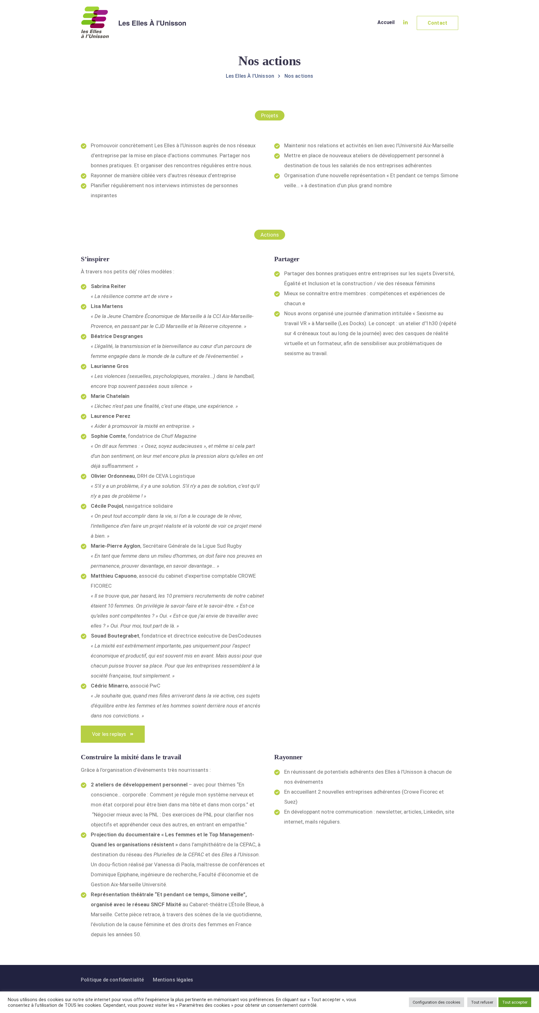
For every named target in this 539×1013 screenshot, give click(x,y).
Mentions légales (173, 980)
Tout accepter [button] (514, 1002)
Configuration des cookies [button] (436, 1002)
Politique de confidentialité (112, 980)
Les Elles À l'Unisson (152, 23)
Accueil (386, 22)
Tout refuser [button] (482, 1002)
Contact (437, 23)
